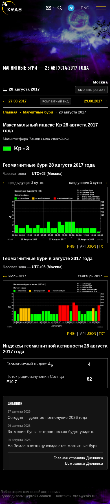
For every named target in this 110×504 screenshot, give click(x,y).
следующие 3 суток (85, 183)
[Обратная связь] (48, 7)
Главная (10, 112)
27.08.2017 (17, 101)
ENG (85, 8)
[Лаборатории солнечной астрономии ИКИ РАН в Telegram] (71, 7)
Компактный (55, 101)
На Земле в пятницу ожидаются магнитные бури (53, 445)
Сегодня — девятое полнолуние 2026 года (47, 417)
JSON (91, 246)
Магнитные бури (38, 112)
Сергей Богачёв (38, 496)
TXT (102, 246)
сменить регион (91, 89)
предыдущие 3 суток (25, 183)
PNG (70, 246)
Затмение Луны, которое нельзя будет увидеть (51, 431)
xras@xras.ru (84, 496)
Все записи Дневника (84, 463)
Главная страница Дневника (78, 458)
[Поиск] (59, 7)
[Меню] (101, 8)
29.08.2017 (93, 101)
